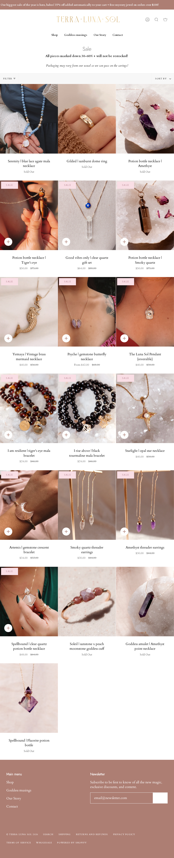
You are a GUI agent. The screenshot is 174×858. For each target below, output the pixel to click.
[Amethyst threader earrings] (145, 505)
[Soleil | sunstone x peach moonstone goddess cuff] (87, 601)
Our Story (13, 798)
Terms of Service (18, 842)
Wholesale (44, 842)
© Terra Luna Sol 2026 (22, 834)
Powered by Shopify (72, 842)
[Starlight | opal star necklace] (145, 408)
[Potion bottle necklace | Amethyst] (145, 119)
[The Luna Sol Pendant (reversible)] (145, 312)
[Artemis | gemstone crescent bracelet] (29, 505)
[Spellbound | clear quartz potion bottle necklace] (29, 601)
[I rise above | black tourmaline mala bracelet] (87, 408)
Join (160, 797)
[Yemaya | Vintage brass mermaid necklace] (29, 312)
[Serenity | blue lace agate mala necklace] (29, 119)
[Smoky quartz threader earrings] (87, 505)
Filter (7, 78)
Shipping (65, 834)
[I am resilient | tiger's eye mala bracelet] (29, 408)
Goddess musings (18, 790)
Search (48, 834)
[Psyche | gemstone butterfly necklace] (87, 312)
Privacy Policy (124, 834)
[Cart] (165, 20)
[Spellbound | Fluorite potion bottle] (29, 698)
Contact (12, 806)
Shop (10, 782)
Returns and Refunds (92, 834)
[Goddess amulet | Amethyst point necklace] (145, 601)
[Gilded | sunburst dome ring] (87, 119)
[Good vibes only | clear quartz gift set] (87, 215)
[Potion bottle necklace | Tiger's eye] (29, 215)
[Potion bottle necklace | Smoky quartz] (145, 215)
